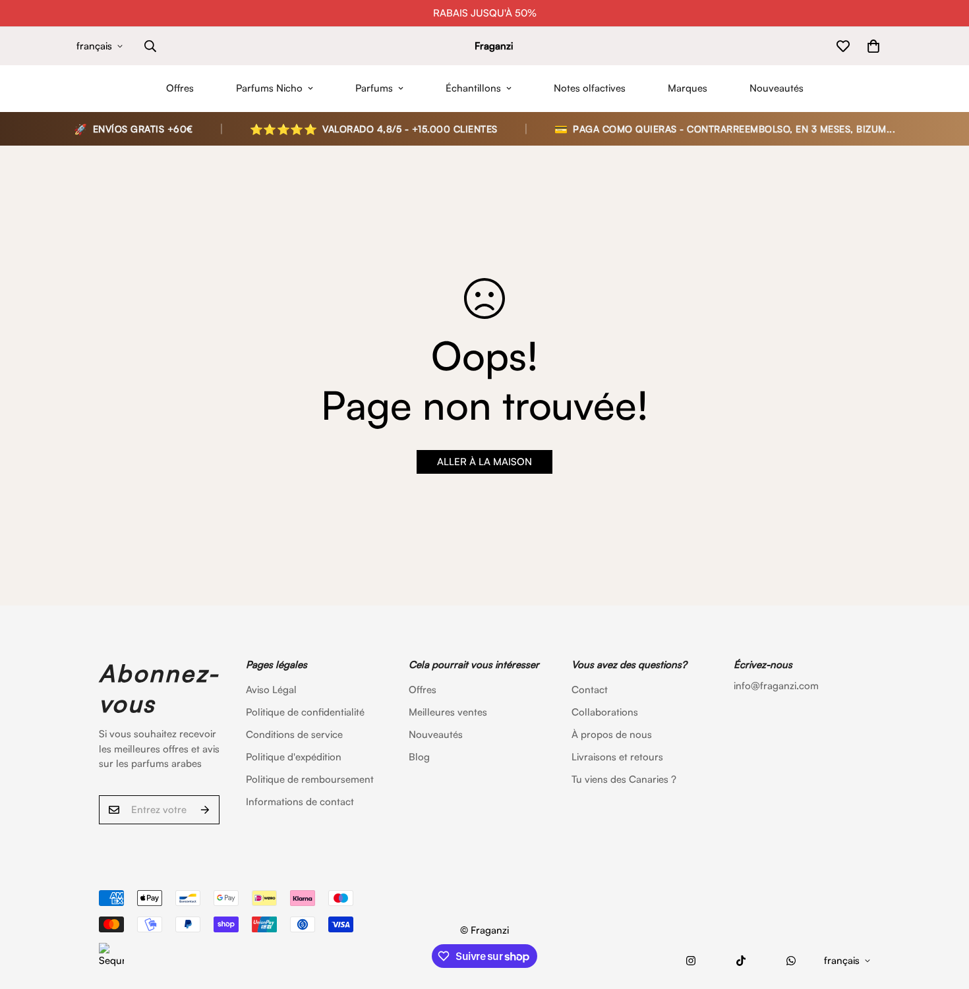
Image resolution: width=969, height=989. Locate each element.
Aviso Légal (271, 689)
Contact (590, 689)
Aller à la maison (484, 461)
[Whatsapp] (791, 960)
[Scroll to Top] (943, 917)
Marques (687, 88)
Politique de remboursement (310, 779)
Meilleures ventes (448, 712)
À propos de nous (612, 734)
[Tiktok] (741, 960)
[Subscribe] (205, 809)
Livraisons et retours (617, 756)
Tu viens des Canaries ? (624, 779)
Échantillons (473, 88)
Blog (419, 756)
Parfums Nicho (269, 88)
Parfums (374, 88)
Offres (180, 88)
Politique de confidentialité (305, 712)
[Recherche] (150, 46)
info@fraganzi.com (776, 685)
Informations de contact (300, 801)
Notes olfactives (590, 88)
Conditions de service (294, 734)
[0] (873, 46)
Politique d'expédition (293, 756)
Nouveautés (776, 88)
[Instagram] (691, 960)
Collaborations (605, 712)
